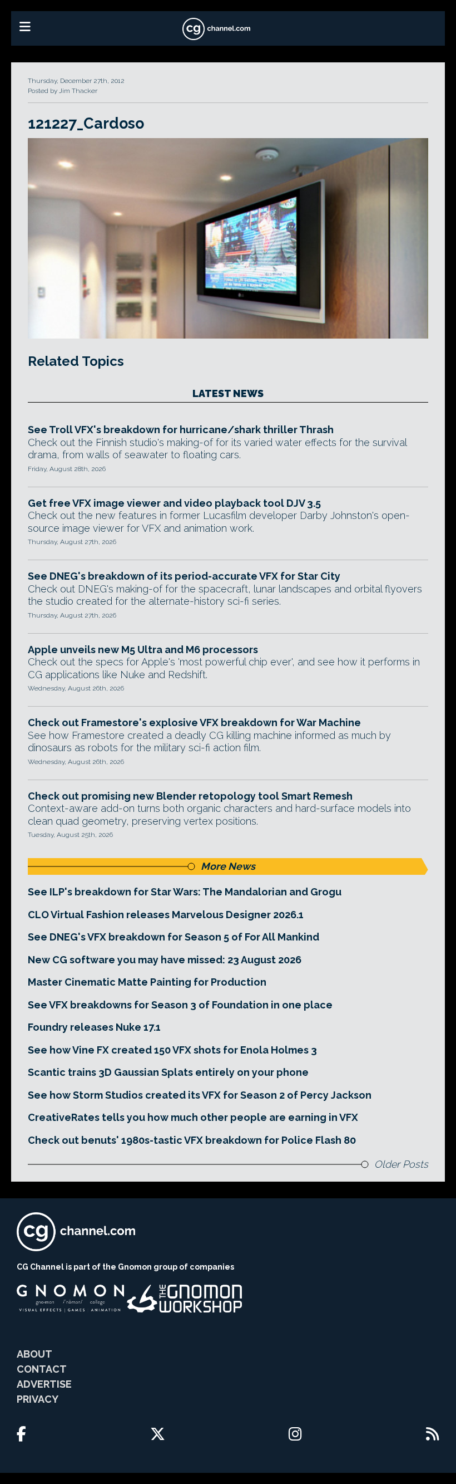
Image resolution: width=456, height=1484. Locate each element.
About (34, 1354)
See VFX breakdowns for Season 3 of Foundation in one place (180, 1005)
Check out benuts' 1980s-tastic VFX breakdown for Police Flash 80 (192, 1140)
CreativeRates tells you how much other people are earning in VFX (193, 1117)
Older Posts (401, 1164)
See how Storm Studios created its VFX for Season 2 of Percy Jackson (199, 1095)
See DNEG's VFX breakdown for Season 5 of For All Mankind (173, 937)
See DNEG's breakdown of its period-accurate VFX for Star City (184, 576)
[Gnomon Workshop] (184, 1298)
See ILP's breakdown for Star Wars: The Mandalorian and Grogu (184, 892)
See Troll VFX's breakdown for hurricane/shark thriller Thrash (181, 429)
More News (228, 866)
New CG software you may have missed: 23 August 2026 (164, 960)
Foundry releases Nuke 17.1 (94, 1027)
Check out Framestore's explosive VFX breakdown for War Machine (194, 722)
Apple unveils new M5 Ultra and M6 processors (143, 649)
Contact (42, 1369)
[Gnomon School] (70, 1298)
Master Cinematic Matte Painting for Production (147, 982)
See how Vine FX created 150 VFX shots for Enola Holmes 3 (172, 1050)
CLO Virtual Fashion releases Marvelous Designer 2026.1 (166, 914)
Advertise (44, 1384)
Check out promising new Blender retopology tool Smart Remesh (190, 796)
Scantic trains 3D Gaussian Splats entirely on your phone (168, 1072)
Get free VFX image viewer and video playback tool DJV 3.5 (174, 503)
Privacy (37, 1399)
